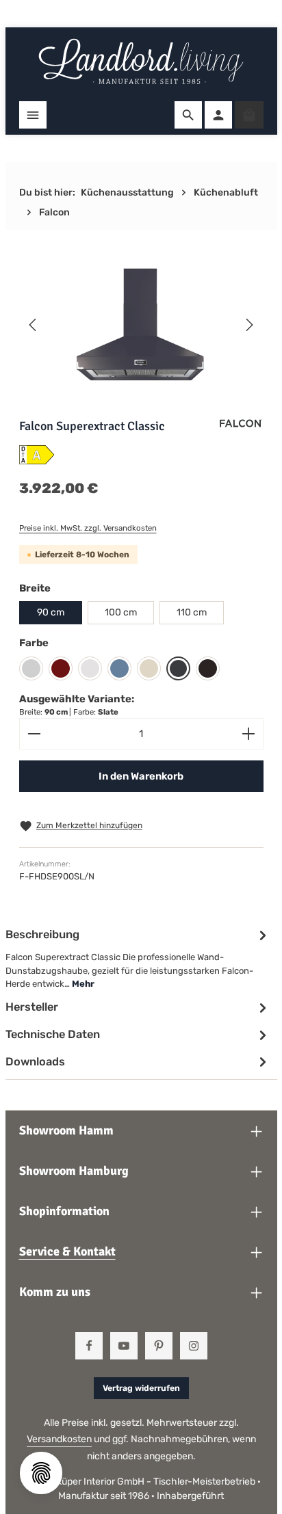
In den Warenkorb (141, 776)
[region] (141, 324)
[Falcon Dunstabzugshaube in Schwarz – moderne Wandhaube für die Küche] (141, 324)
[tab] (137, 958)
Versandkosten (59, 1439)
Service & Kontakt (67, 1251)
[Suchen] (188, 115)
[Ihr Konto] (218, 115)
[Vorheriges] (33, 324)
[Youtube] (124, 1345)
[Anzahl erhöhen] (249, 733)
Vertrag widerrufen (141, 1388)
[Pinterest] (158, 1345)
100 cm (121, 612)
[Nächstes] (248, 324)
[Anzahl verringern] (34, 733)
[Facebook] (89, 1345)
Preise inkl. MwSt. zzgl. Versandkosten (88, 528)
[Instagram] (193, 1345)
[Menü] (33, 115)
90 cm (50, 612)
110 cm (192, 612)
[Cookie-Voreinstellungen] (41, 1472)
